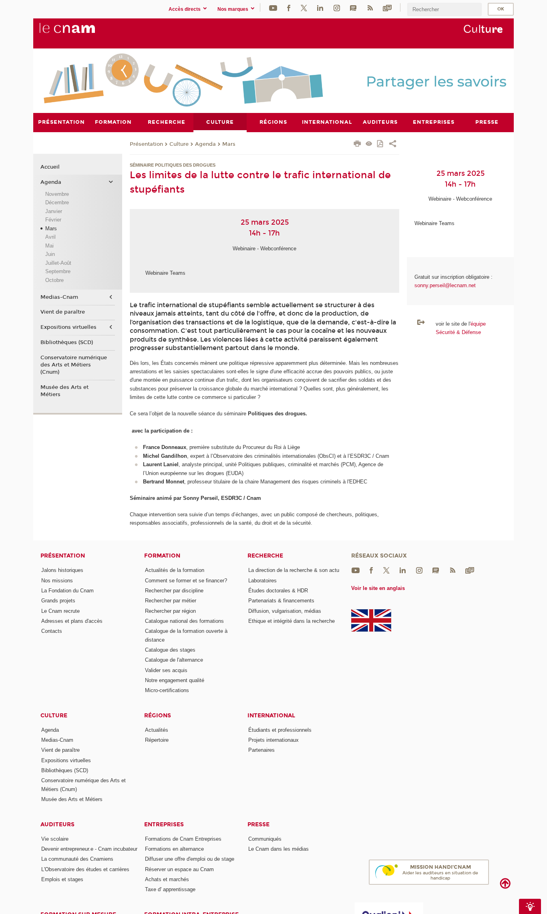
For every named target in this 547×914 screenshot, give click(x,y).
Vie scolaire (54, 839)
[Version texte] (369, 144)
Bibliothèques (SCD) (66, 342)
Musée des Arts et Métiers (64, 391)
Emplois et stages (62, 879)
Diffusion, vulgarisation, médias (284, 611)
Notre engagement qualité (174, 680)
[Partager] (392, 145)
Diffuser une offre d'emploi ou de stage (189, 859)
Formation (162, 555)
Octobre (54, 280)
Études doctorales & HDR (278, 591)
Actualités (156, 730)
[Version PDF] (380, 144)
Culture (179, 144)
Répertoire (157, 740)
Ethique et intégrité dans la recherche (291, 621)
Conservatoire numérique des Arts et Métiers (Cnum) (73, 364)
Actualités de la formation (174, 570)
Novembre (57, 194)
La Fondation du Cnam (67, 591)
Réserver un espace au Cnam (179, 869)
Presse (258, 824)
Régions (157, 715)
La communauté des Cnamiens (77, 859)
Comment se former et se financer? (186, 581)
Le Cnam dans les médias (278, 849)
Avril (50, 237)
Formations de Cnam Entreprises (183, 839)
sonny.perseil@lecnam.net (445, 285)
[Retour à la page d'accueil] (80, 32)
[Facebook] (289, 7)
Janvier (53, 211)
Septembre (57, 271)
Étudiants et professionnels (280, 730)
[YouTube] (273, 7)
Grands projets (58, 601)
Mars (228, 144)
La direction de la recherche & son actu (293, 570)
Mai (49, 246)
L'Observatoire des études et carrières (85, 869)
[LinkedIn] (320, 7)
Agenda (205, 144)
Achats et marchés (167, 879)
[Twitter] (304, 7)
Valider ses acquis (166, 670)
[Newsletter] (387, 7)
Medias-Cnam (59, 297)
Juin (50, 254)
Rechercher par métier (170, 601)
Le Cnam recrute (60, 611)
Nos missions (57, 581)
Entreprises (164, 824)
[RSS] (370, 7)
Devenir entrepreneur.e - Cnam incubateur (89, 849)
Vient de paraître (62, 312)
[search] (444, 9)
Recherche (265, 555)
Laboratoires (262, 581)
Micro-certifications (167, 690)
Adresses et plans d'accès (72, 621)
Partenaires (261, 750)
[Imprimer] (357, 145)
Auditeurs (57, 824)
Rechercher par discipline (174, 591)
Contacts (51, 631)
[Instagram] (336, 7)
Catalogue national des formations (184, 621)
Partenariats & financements (281, 601)
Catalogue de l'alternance (174, 660)
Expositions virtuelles (68, 327)
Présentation (146, 144)
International (271, 715)
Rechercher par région (170, 611)
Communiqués (265, 839)
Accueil (50, 167)
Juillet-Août (58, 263)
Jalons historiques (62, 570)
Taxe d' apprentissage (170, 889)
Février (53, 220)
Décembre (57, 202)
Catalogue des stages (170, 650)
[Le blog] (353, 7)
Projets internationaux (273, 740)
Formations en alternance (174, 849)
